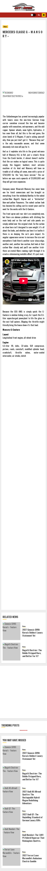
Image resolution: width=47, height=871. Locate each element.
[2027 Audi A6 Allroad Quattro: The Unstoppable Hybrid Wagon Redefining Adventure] (11, 795)
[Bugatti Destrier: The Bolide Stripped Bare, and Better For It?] (11, 652)
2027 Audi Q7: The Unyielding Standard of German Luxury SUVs (32, 817)
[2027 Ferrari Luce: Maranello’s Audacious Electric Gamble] (11, 857)
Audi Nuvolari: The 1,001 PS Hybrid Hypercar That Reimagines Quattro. (33, 837)
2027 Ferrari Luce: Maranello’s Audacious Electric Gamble (32, 858)
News (5, 26)
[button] (38, 14)
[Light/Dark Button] (33, 15)
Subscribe (44, 15)
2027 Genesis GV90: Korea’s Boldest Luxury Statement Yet (32, 632)
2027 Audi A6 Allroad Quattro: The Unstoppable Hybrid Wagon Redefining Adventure (31, 797)
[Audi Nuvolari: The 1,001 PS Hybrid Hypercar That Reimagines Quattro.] (11, 836)
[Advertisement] (23, 63)
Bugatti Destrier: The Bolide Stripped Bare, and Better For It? (32, 653)
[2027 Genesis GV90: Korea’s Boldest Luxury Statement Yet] (11, 631)
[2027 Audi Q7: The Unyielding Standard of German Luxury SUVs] (11, 816)
